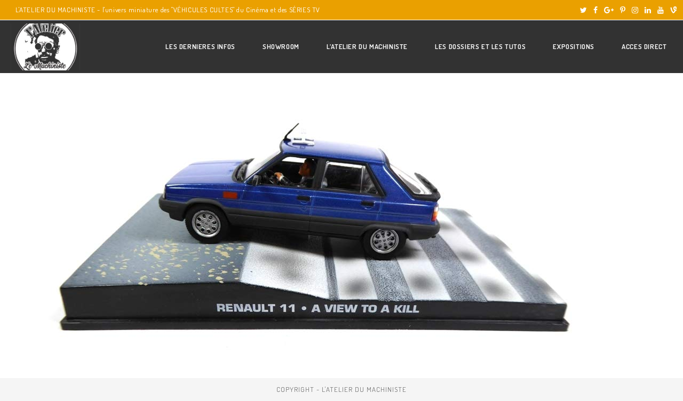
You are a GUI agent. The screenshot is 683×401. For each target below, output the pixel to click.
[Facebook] (595, 10)
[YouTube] (660, 10)
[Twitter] (583, 10)
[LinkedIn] (647, 10)
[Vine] (672, 10)
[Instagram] (635, 10)
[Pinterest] (623, 10)
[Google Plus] (609, 10)
